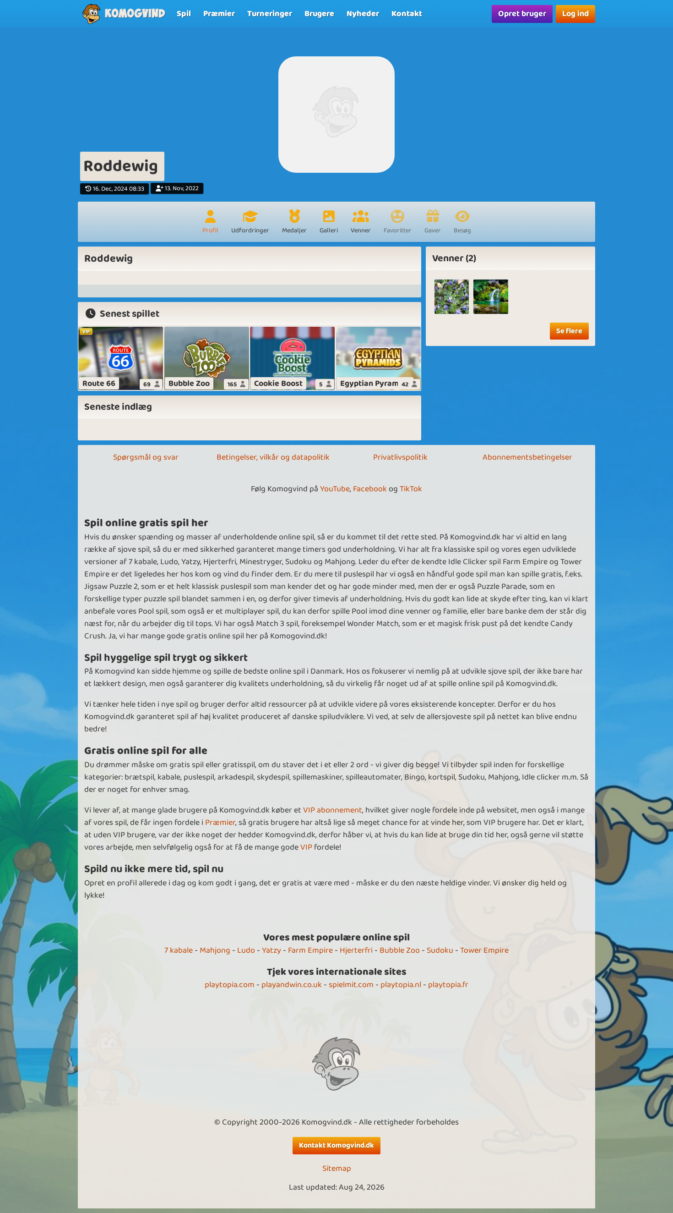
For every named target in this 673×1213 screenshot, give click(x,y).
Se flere (569, 331)
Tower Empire (484, 950)
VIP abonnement (332, 810)
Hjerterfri (356, 950)
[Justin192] (490, 296)
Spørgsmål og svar (146, 457)
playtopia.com (230, 984)
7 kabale (178, 950)
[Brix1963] (451, 296)
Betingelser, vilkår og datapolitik (273, 457)
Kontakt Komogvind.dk (336, 1145)
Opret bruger (522, 13)
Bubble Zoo (400, 950)
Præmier (220, 822)
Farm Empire (310, 950)
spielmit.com (351, 984)
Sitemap (336, 1169)
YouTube (335, 489)
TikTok (411, 489)
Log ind (575, 13)
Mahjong (215, 950)
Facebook (370, 489)
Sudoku (440, 950)
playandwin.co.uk (291, 984)
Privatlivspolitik (400, 457)
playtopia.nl (400, 984)
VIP (306, 847)
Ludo (246, 950)
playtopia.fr (448, 984)
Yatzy (271, 950)
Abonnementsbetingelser (527, 457)
